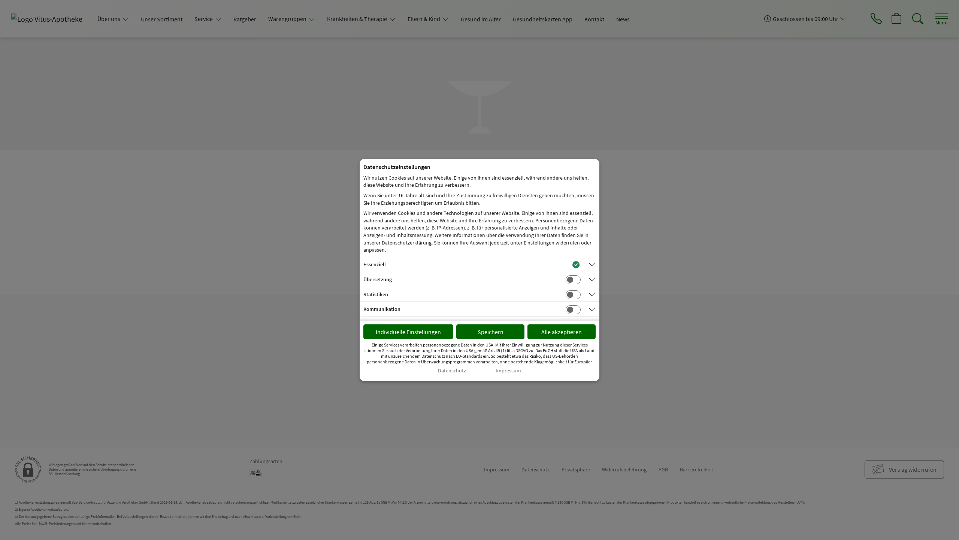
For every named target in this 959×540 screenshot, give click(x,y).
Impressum (508, 371)
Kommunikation (381, 309)
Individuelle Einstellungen (408, 332)
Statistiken (375, 294)
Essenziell (374, 264)
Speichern (490, 332)
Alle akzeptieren (561, 332)
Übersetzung (377, 279)
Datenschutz (452, 371)
